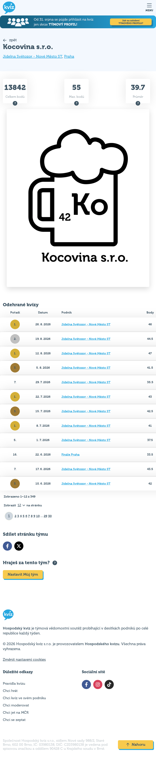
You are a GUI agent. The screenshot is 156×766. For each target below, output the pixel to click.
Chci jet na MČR (16, 712)
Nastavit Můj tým (23, 574)
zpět (12, 40)
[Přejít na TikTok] (109, 684)
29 (45, 516)
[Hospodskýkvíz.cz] (9, 8)
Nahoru (138, 744)
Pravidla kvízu (14, 683)
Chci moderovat (16, 705)
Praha (69, 56)
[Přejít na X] (18, 546)
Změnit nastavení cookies (24, 660)
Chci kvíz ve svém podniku (24, 698)
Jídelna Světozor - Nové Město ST (32, 56)
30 (50, 516)
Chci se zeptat (14, 720)
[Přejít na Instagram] (97, 684)
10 (38, 516)
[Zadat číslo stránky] (9, 516)
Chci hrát (10, 691)
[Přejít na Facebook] (7, 546)
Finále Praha (70, 454)
